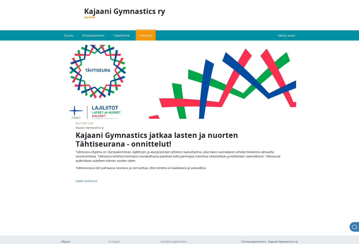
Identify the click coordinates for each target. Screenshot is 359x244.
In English (114, 241)
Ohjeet (65, 241)
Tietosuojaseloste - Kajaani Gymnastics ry (269, 241)
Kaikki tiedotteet (86, 181)
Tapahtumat (121, 35)
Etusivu (69, 35)
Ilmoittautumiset (93, 35)
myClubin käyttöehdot (173, 241)
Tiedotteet (146, 35)
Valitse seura (286, 35)
